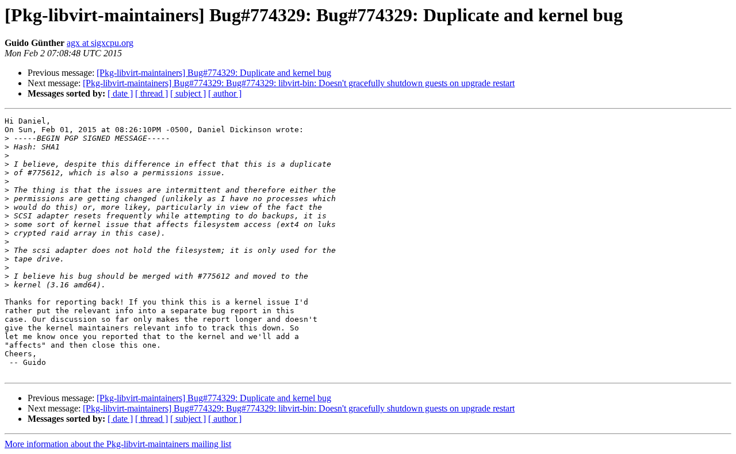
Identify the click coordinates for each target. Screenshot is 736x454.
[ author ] (224, 93)
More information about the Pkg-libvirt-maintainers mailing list (118, 444)
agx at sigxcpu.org (100, 43)
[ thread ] (151, 93)
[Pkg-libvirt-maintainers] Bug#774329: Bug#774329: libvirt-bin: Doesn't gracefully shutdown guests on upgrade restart (299, 83)
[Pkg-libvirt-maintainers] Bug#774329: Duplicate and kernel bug (214, 73)
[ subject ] (188, 93)
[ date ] (120, 93)
